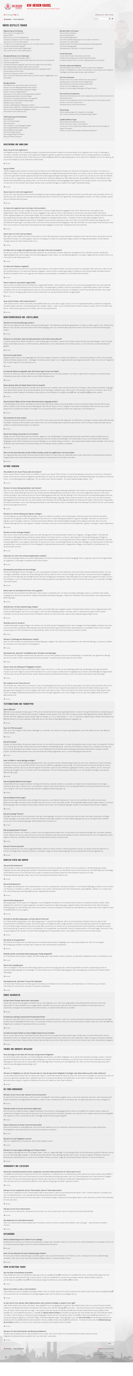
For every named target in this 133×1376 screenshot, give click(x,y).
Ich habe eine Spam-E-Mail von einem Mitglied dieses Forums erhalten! (82, 60)
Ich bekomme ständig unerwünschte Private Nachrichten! (78, 58)
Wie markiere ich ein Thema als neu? (15, 111)
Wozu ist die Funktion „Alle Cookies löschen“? (18, 51)
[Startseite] (14, 7)
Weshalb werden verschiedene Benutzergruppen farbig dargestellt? (81, 44)
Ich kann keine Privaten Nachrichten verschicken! (75, 56)
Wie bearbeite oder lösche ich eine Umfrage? (18, 96)
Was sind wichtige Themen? (12, 132)
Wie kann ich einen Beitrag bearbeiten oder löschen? (20, 87)
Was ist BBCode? (9, 119)
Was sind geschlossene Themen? (14, 134)
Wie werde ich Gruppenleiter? (69, 42)
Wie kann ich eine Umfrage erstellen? (15, 92)
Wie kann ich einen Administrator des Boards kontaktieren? (78, 130)
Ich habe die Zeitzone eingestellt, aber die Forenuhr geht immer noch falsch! (28, 65)
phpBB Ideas (106, 1291)
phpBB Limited (65, 392)
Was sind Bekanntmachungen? (13, 130)
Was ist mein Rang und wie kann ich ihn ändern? (19, 73)
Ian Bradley (112, 1352)
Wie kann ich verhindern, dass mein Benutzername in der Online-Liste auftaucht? (29, 60)
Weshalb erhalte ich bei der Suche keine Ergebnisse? (76, 82)
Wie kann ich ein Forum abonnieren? (71, 102)
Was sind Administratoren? (68, 33)
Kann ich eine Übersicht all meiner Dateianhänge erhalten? (78, 114)
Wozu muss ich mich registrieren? (14, 33)
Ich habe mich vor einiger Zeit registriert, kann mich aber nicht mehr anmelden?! (29, 44)
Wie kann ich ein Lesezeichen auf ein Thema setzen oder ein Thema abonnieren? (85, 100)
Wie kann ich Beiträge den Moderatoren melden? (19, 105)
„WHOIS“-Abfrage (58, 1308)
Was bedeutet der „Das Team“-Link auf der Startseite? (76, 48)
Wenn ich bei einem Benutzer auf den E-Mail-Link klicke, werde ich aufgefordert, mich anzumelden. (30, 77)
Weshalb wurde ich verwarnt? (13, 103)
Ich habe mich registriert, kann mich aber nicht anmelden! (22, 40)
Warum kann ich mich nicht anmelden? (16, 42)
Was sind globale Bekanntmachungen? (16, 128)
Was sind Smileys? (9, 123)
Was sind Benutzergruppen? (68, 37)
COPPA (21, 213)
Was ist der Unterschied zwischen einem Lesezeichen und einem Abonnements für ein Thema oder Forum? (87, 97)
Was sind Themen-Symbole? (12, 136)
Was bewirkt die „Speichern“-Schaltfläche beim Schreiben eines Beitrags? (27, 107)
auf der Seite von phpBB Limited (15, 1280)
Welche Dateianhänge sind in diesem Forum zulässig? (76, 112)
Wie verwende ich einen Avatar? (14, 71)
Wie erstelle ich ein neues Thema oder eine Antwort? (20, 85)
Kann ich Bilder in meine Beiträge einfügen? (17, 126)
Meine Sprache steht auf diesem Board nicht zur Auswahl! (21, 67)
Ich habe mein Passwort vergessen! (15, 46)
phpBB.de (83, 392)
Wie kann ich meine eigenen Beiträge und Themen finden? (78, 88)
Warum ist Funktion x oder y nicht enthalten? (74, 124)
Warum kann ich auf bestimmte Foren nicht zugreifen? (20, 98)
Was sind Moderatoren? (67, 35)
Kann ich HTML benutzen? (12, 121)
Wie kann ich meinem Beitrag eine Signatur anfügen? (20, 90)
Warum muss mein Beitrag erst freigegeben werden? (20, 109)
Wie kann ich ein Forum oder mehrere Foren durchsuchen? (78, 80)
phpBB (99, 1354)
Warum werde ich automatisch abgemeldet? (17, 48)
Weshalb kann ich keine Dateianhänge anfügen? (19, 100)
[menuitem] (16, 15)
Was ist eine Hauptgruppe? (68, 46)
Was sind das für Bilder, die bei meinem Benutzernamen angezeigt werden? (27, 69)
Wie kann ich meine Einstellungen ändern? (17, 58)
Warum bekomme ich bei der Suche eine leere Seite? (76, 84)
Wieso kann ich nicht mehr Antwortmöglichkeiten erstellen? (22, 94)
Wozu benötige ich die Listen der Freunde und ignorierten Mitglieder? (82, 68)
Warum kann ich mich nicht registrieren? (16, 37)
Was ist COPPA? (8, 35)
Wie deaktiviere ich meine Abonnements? (73, 105)
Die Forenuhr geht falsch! (11, 62)
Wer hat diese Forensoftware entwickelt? (72, 122)
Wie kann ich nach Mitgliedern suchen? (72, 86)
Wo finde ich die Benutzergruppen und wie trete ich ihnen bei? (79, 40)
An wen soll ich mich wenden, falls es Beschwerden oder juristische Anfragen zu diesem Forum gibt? (84, 127)
